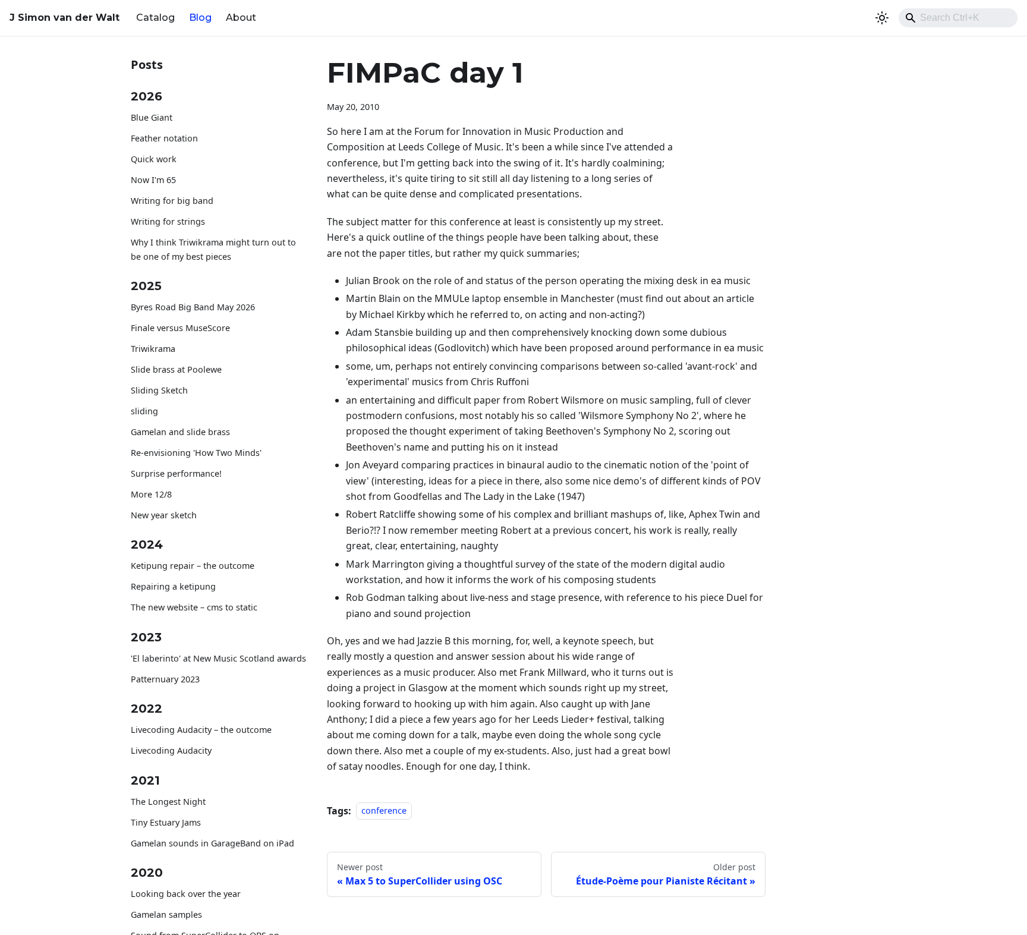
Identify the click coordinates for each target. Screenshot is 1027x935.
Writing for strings (168, 222)
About (241, 17)
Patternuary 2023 (165, 679)
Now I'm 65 (153, 180)
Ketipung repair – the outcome (192, 566)
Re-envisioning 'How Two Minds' (196, 452)
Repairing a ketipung (173, 587)
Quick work (154, 159)
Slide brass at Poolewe (176, 370)
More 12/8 (151, 494)
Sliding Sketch (159, 390)
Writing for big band (172, 201)
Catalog (155, 17)
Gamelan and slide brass (180, 432)
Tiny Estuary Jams (166, 822)
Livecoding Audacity (171, 751)
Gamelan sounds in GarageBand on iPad (212, 843)
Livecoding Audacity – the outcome (201, 730)
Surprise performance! (176, 473)
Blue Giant (151, 118)
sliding (144, 411)
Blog (200, 17)
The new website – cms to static (194, 607)
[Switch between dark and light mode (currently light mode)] (881, 17)
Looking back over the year (186, 894)
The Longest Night (168, 801)
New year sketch (164, 515)
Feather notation (164, 138)
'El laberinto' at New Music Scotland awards (218, 658)
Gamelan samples (166, 915)
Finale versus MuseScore (180, 328)
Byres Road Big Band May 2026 (193, 307)
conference (384, 811)
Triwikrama (153, 349)
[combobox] (958, 17)
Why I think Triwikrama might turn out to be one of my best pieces (213, 250)
